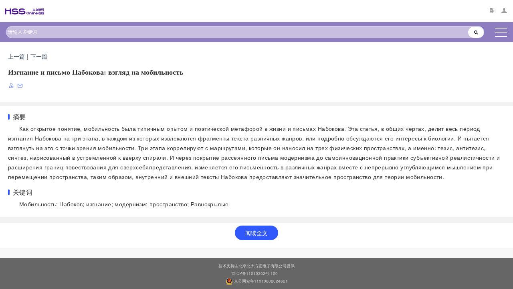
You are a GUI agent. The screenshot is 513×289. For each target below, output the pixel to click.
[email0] (20, 85)
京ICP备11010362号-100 (254, 273)
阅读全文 (256, 233)
